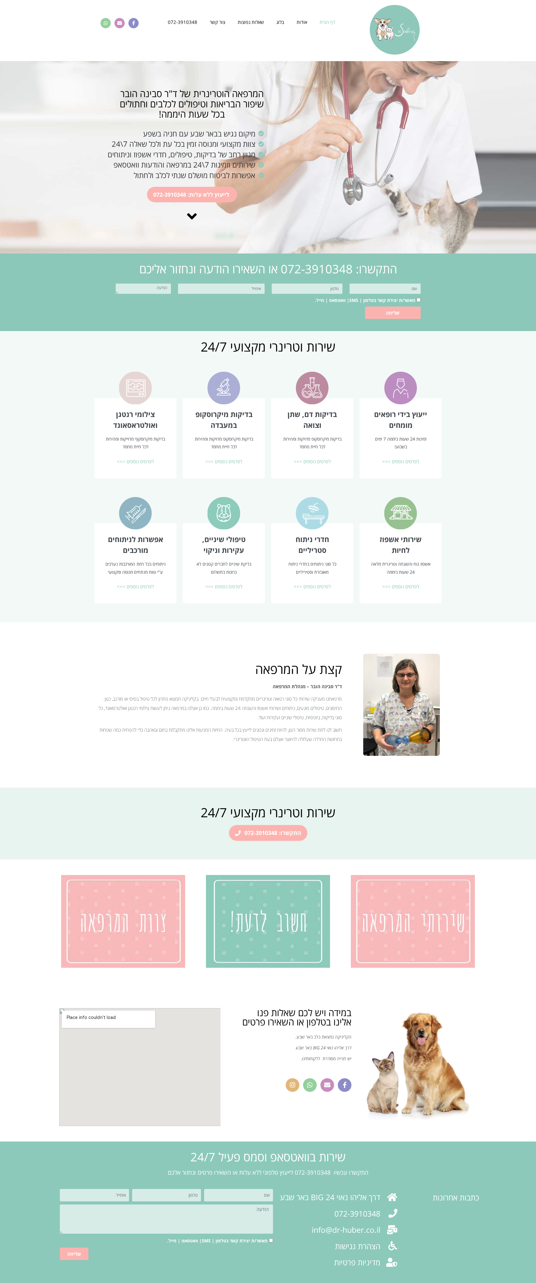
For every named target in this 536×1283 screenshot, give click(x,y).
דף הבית (327, 22)
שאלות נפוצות (251, 22)
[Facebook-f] (133, 23)
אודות (302, 22)
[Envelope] (119, 23)
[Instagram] (292, 1085)
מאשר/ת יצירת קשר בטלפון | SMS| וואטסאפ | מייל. (365, 300)
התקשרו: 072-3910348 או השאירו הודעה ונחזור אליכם (268, 269)
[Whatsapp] (105, 23)
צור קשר (217, 22)
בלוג (280, 22)
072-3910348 (182, 22)
